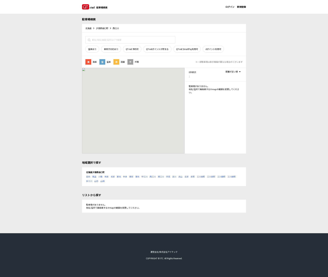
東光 (137, 176)
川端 (100, 176)
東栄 (131, 176)
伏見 (168, 176)
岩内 (88, 176)
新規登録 (241, 6)
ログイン (230, 6)
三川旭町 (201, 176)
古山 (180, 176)
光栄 (113, 176)
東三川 (161, 176)
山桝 (102, 181)
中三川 (144, 176)
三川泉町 (211, 176)
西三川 (153, 176)
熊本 (107, 176)
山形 (96, 181)
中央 (125, 176)
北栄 (186, 176)
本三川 (89, 181)
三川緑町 (232, 176)
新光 (119, 176)
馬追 (94, 176)
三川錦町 (221, 176)
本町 (193, 176)
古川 (174, 176)
